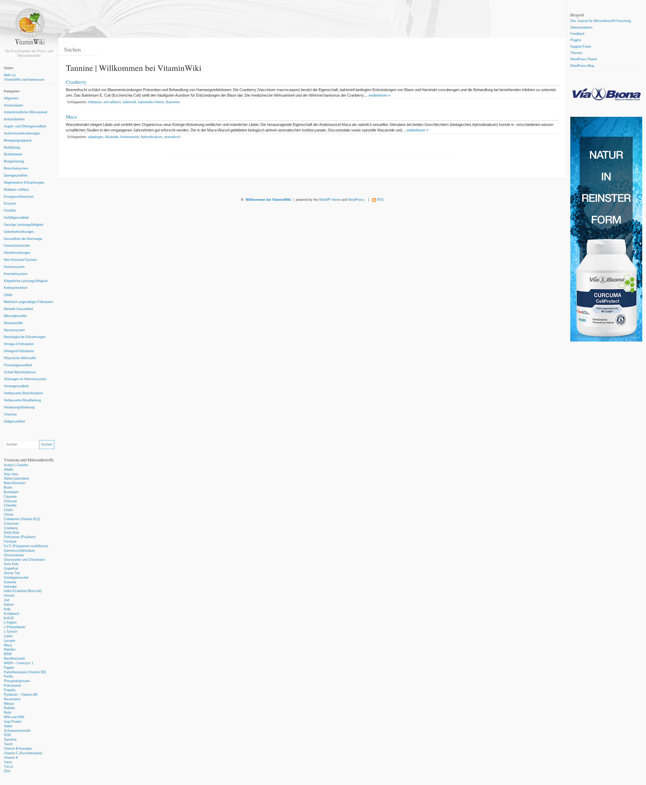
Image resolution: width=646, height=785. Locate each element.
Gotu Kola (11, 564)
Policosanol (12, 685)
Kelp (7, 609)
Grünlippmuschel (16, 577)
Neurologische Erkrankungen (25, 337)
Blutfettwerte (13, 154)
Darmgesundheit (16, 175)
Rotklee (9, 708)
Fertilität (10, 210)
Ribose (9, 704)
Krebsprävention (16, 288)
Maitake (9, 649)
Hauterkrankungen (17, 253)
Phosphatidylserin (17, 681)
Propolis (10, 690)
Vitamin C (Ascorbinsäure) (23, 753)
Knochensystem (16, 274)
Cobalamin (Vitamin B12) (22, 519)
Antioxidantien (14, 119)
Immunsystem (14, 267)
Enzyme (10, 203)
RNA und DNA (14, 717)
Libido (8, 295)
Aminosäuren (13, 105)
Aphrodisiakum (151, 137)
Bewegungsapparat (18, 140)
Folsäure (10, 541)
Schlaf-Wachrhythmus (20, 372)
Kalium (9, 604)
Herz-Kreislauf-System (20, 260)
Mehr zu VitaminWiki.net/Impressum (24, 77)
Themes (576, 53)
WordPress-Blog (582, 66)
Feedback (577, 34)
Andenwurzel (129, 137)
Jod (6, 600)
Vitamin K (11, 758)
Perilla (8, 676)
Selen (8, 726)
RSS (380, 200)
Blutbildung (12, 147)
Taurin (8, 744)
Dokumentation (581, 27)
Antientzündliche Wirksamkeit (25, 112)
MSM (8, 654)
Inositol (9, 595)
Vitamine (10, 414)
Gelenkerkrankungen (19, 232)
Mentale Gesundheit (18, 309)
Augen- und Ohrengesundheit (25, 126)
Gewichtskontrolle (17, 245)
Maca (8, 645)
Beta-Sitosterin (14, 483)
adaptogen (95, 137)
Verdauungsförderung (19, 407)
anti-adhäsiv (112, 102)
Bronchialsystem (16, 168)
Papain (9, 667)
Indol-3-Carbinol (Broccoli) (22, 591)
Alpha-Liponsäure (16, 478)
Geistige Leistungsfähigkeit (23, 225)
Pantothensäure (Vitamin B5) (25, 672)
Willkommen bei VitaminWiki (268, 200)
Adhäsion (94, 102)
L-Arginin (10, 622)
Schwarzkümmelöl (17, 731)
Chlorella (10, 505)
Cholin (8, 510)
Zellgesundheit (14, 421)
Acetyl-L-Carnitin (16, 465)
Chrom (8, 514)
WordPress (356, 200)
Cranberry (11, 528)
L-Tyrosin (10, 631)
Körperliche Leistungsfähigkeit (26, 281)
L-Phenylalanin (14, 627)
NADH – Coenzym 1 (18, 663)
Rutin (7, 712)
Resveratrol (12, 699)
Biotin (8, 487)
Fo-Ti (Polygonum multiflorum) (26, 546)
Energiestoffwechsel (18, 197)
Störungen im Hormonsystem (25, 379)
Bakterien (173, 102)
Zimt (7, 771)
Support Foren (580, 46)
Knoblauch (11, 613)
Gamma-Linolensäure (19, 550)
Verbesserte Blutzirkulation (23, 393)
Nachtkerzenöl (14, 658)
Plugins (575, 40)
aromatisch (172, 137)
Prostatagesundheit (18, 365)
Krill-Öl (9, 618)
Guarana (10, 582)
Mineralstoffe (13, 323)
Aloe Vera (11, 474)
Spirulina (10, 739)
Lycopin (9, 640)
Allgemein (11, 98)
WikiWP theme (330, 200)
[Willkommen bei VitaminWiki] (29, 28)
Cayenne (10, 496)
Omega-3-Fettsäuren (19, 344)
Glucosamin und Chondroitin (24, 560)
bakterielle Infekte (151, 102)
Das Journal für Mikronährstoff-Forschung (600, 21)
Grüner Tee (12, 573)
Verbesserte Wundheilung (22, 400)
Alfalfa (8, 469)
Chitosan (10, 501)
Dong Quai (11, 532)
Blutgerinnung (14, 161)
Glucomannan (14, 555)
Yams (8, 762)
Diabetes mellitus (16, 189)
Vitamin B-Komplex (18, 748)
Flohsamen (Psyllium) (20, 537)
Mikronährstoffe (15, 316)
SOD (7, 735)
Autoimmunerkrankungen (22, 133)
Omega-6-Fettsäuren (19, 351)
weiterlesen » (379, 95)
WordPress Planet (583, 59)
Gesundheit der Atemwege (23, 239)
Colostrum (11, 523)
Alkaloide (111, 137)
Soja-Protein (13, 721)
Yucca (8, 766)
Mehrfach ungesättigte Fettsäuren (28, 302)
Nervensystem (14, 330)
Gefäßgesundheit (16, 217)
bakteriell (129, 102)
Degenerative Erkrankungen (24, 182)
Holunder (10, 586)
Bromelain (11, 492)
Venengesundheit (16, 386)
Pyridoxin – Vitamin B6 (20, 694)
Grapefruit (11, 568)
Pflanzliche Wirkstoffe (20, 358)
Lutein (8, 636)
